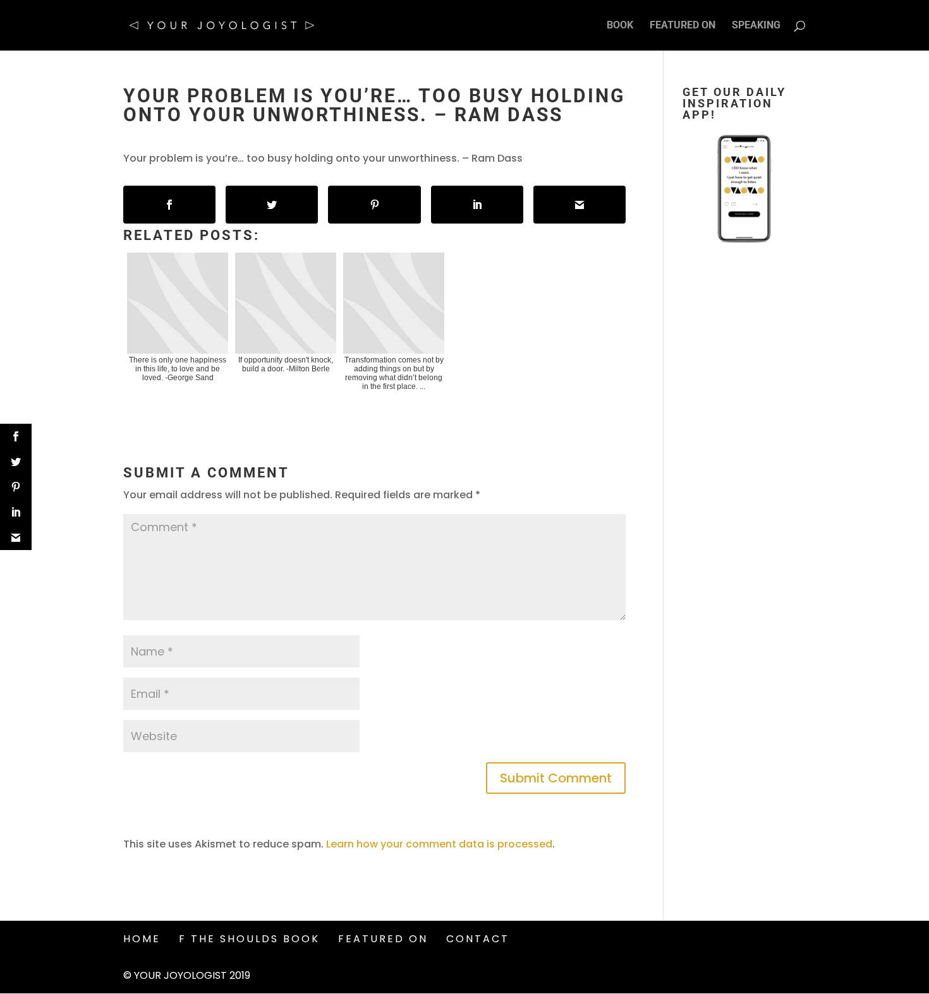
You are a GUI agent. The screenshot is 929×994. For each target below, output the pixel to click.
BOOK (620, 26)
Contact (477, 938)
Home (142, 938)
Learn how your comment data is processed (439, 844)
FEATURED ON (682, 26)
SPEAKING (756, 26)
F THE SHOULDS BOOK (249, 938)
